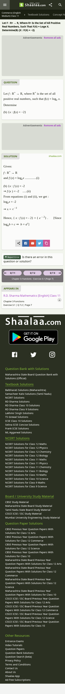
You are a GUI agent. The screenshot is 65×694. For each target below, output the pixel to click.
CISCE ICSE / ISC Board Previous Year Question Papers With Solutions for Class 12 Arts (32, 600)
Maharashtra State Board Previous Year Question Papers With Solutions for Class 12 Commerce (30, 571)
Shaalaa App (12, 676)
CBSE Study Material (17, 502)
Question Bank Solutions (19, 653)
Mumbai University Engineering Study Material (32, 517)
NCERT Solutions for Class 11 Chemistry (28, 467)
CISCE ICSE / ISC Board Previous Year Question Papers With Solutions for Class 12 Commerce (32, 608)
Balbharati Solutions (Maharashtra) (25, 390)
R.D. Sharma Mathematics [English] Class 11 (31, 296)
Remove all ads (52, 37)
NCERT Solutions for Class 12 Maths (26, 444)
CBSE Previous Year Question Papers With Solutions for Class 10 (29, 554)
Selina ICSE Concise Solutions (22, 424)
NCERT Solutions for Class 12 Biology (26, 455)
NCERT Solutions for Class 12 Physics (26, 447)
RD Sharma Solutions (17, 401)
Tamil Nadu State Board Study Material (27, 509)
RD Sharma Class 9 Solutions (21, 409)
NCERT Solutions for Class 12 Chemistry (28, 451)
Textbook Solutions (19, 384)
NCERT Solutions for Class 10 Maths (26, 474)
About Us (10, 672)
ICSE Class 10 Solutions (18, 421)
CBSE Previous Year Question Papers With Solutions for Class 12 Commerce (29, 538)
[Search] (60, 5)
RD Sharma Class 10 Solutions (22, 405)
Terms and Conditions (18, 664)
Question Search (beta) (18, 656)
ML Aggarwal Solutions (18, 432)
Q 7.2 (32, 272)
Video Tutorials (13, 645)
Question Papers (14, 649)
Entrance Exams (14, 641)
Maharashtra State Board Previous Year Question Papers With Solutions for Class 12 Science (30, 583)
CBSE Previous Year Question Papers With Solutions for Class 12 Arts (29, 531)
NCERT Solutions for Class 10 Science (26, 478)
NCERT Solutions (14, 397)
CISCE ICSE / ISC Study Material (23, 513)
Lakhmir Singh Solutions (19, 413)
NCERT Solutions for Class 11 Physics (26, 463)
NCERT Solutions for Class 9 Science (26, 486)
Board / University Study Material (29, 496)
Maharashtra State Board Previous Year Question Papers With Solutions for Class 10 (30, 592)
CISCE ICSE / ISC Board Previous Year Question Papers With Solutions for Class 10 (32, 623)
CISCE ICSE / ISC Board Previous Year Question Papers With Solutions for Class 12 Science (32, 615)
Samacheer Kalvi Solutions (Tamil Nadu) (28, 393)
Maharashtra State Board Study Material (28, 505)
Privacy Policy (13, 660)
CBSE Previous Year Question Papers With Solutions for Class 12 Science (29, 546)
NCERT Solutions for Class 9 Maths (25, 482)
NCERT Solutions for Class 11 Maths (26, 459)
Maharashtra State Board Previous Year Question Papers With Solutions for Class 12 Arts (33, 561)
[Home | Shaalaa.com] (21, 5)
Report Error (13, 257)
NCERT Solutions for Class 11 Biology (26, 471)
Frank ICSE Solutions (17, 428)
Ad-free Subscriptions (18, 679)
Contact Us (11, 668)
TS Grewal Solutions (16, 417)
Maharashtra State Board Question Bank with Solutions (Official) (31, 376)
